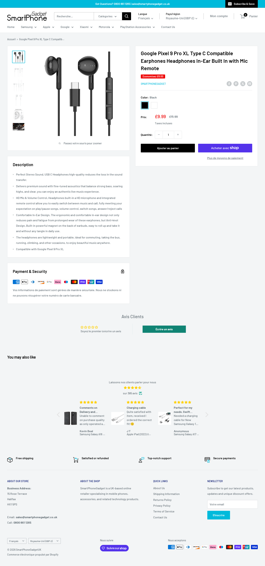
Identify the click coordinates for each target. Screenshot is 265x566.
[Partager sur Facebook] (229, 83)
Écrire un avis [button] (164, 329)
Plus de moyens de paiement (225, 157)
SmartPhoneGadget (153, 83)
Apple (46, 26)
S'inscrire (219, 515)
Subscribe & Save (244, 3)
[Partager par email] (249, 83)
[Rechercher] (126, 16)
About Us (159, 488)
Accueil (11, 39)
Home (11, 26)
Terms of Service (164, 511)
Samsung (27, 26)
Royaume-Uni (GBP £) (41, 541)
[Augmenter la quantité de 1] (178, 134)
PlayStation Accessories (135, 26)
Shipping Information (166, 493)
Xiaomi (84, 26)
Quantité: (147, 134)
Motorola (104, 26)
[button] (59, 414)
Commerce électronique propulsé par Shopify (32, 554)
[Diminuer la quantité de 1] (159, 134)
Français (13, 541)
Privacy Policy (162, 505)
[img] (132, 388)
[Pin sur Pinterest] (235, 83)
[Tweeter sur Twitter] (242, 83)
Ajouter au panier (168, 148)
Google (65, 26)
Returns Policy (162, 499)
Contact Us (168, 26)
